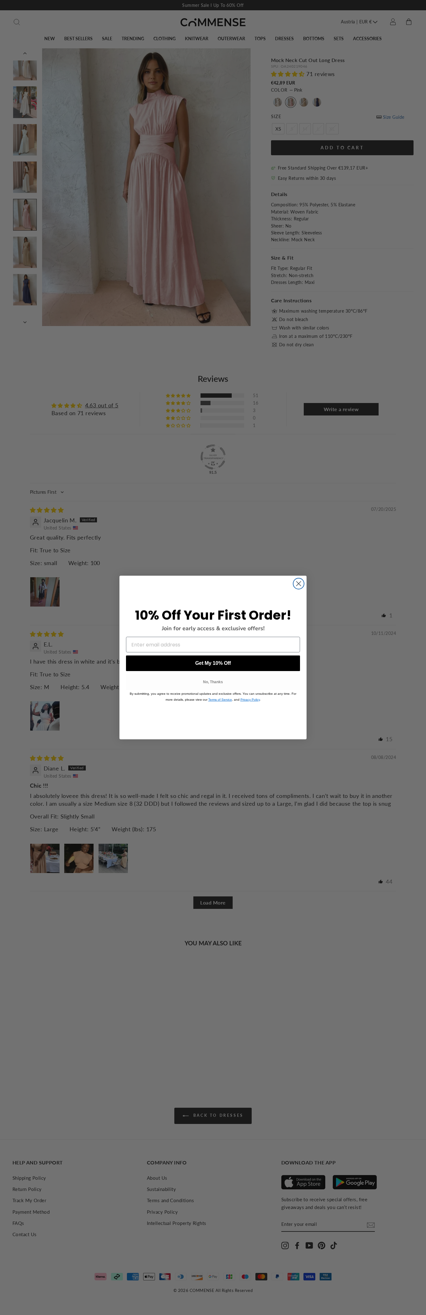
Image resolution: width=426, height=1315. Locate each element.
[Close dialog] (298, 583)
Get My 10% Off (213, 663)
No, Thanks (213, 682)
